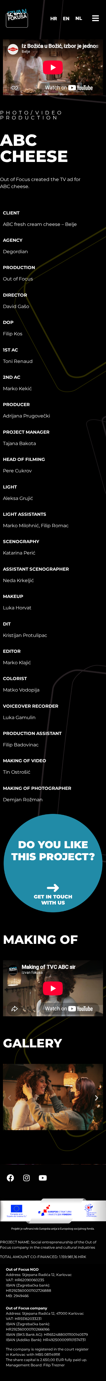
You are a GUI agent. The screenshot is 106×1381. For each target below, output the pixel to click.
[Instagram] (26, 1177)
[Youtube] (42, 1177)
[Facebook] (10, 1177)
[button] (9, 1097)
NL (78, 18)
